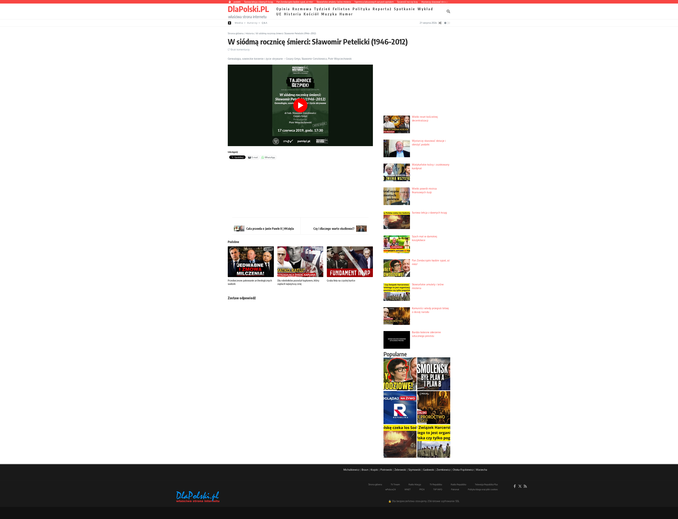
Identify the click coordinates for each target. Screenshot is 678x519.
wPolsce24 (390, 489)
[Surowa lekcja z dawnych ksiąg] (400, 441)
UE (279, 14)
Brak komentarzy (240, 49)
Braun (365, 469)
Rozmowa (302, 9)
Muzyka (329, 14)
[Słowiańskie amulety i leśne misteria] (433, 441)
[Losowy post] (440, 23)
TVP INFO (437, 489)
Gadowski (428, 469)
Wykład (425, 9)
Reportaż (382, 9)
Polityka (362, 9)
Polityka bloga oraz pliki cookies (483, 489)
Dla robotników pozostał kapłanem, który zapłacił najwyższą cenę (298, 282)
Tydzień (322, 9)
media (239, 22)
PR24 (421, 489)
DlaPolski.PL (248, 9)
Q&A (264, 22)
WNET (408, 489)
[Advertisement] (300, 189)
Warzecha (481, 469)
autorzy (252, 22)
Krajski (374, 469)
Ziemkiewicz (443, 469)
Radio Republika (458, 484)
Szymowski (414, 469)
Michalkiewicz (351, 469)
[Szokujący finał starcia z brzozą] (433, 373)
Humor (346, 14)
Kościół (311, 14)
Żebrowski (400, 469)
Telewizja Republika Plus (486, 484)
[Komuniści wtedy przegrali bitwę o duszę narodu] (433, 407)
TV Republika (436, 484)
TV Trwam (395, 484)
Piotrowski (386, 469)
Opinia (283, 9)
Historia (293, 14)
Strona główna (235, 33)
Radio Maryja (415, 484)
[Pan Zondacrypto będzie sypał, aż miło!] (400, 373)
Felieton (341, 9)
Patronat (455, 489)
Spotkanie (404, 9)
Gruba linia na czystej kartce (341, 280)
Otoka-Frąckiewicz (463, 469)
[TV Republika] (400, 407)
